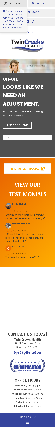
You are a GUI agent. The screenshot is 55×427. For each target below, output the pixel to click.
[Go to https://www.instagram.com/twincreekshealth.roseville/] (32, 22)
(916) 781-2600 (29, 12)
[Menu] (27, 422)
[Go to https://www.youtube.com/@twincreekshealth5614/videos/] (27, 22)
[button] (17, 125)
